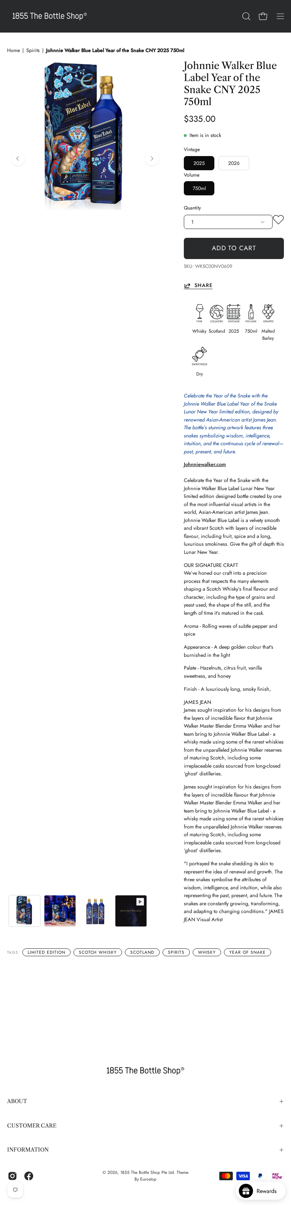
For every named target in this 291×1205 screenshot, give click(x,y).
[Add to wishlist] (278, 221)
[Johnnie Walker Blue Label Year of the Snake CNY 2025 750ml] (24, 911)
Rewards (269, 1191)
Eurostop (148, 1179)
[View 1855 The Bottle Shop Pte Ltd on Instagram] (12, 1176)
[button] (246, 16)
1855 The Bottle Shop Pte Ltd (147, 1172)
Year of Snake (247, 952)
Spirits (33, 50)
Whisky (207, 952)
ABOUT (17, 1101)
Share (203, 285)
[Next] (152, 158)
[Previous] (18, 158)
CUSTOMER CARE (31, 1125)
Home (13, 50)
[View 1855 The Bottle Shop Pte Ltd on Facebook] (28, 1176)
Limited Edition (46, 952)
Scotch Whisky (98, 952)
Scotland (142, 952)
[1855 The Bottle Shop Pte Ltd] (49, 16)
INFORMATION (28, 1149)
